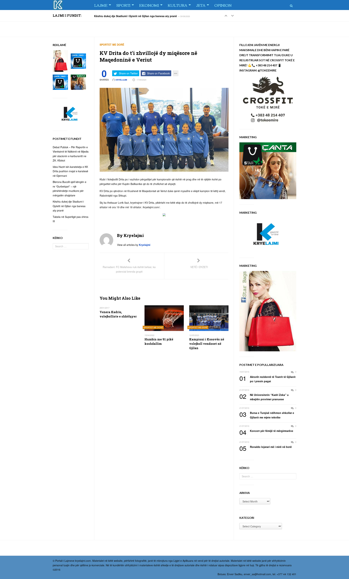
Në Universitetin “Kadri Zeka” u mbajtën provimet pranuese (264, 397)
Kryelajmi (121, 79)
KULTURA (177, 5)
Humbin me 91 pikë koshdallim (159, 341)
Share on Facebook (158, 73)
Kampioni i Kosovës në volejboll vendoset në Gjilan (206, 343)
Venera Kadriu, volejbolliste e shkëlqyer (118, 314)
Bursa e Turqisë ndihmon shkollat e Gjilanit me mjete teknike (266, 415)
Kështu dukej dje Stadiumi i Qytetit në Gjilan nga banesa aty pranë (135, 16)
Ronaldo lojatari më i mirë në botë (265, 447)
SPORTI (123, 5)
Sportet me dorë (112, 44)
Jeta (200, 5)
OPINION (223, 5)
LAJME (100, 5)
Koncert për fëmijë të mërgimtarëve (266, 431)
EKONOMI (149, 5)
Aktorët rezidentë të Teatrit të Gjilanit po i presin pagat (267, 379)
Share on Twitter (128, 73)
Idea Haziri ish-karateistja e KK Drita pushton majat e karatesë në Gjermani (70, 171)
